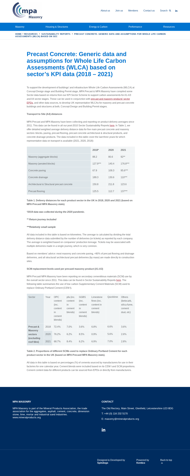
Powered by (142, 461)
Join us (119, 10)
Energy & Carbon (98, 27)
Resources (169, 27)
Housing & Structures (57, 27)
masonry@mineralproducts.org (122, 419)
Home (18, 34)
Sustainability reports (56, 34)
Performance (135, 27)
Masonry (19, 27)
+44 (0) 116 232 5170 (116, 413)
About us (105, 10)
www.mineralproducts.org (27, 417)
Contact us (149, 10)
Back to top (166, 460)
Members (133, 10)
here (112, 125)
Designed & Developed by (111, 461)
